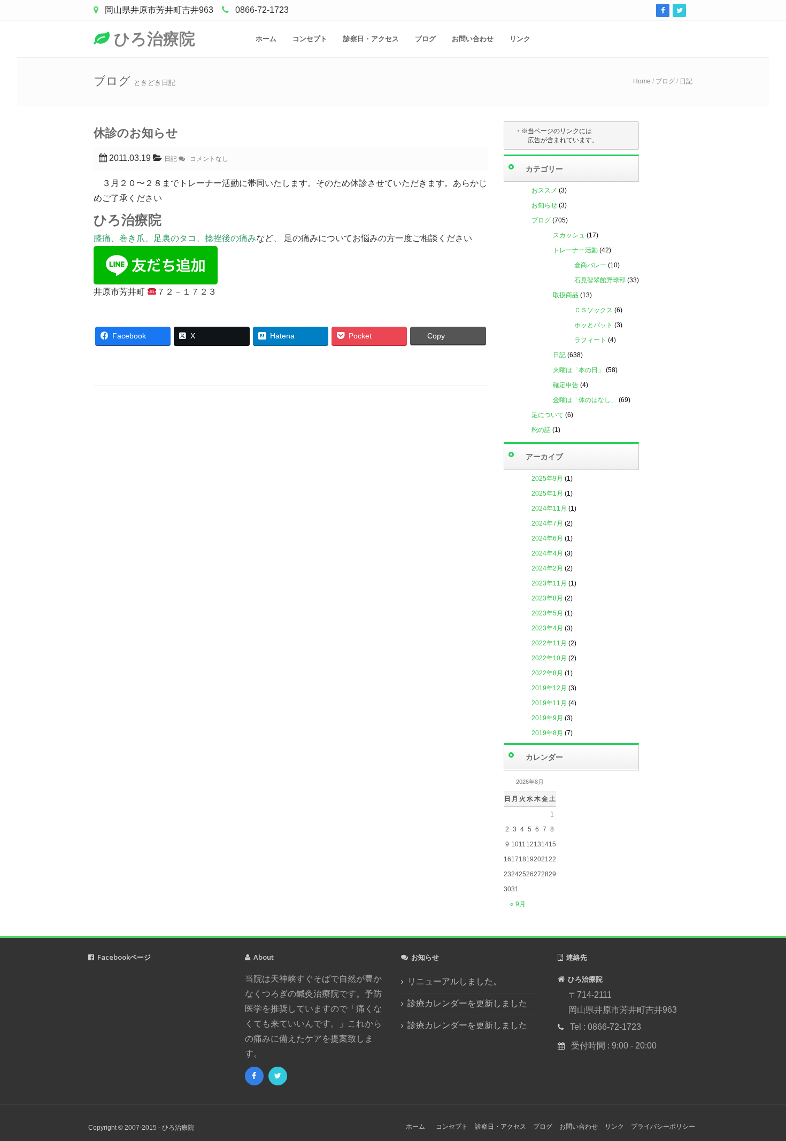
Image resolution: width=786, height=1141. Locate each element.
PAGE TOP (759, 1098)
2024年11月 (549, 508)
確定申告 (566, 385)
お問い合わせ (473, 39)
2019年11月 (549, 703)
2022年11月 (549, 643)
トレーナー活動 (575, 250)
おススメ (544, 190)
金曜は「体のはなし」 (585, 400)
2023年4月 (547, 628)
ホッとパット (593, 325)
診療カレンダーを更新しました (467, 1003)
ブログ (425, 39)
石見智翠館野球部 (600, 280)
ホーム (266, 39)
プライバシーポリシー (663, 1126)
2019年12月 (549, 688)
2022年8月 (547, 673)
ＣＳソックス (593, 310)
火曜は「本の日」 (578, 370)
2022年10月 (549, 658)
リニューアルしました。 (454, 981)
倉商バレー (590, 265)
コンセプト (309, 39)
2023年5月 (547, 613)
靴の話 (541, 430)
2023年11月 (549, 583)
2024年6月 (547, 538)
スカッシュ (569, 235)
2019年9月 (547, 718)
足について (547, 415)
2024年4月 (547, 553)
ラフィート (590, 340)
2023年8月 (547, 598)
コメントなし (206, 159)
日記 (686, 81)
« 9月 (518, 904)
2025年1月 (547, 493)
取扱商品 (566, 295)
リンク (520, 39)
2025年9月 (547, 478)
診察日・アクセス (371, 39)
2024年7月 (547, 523)
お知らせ (544, 205)
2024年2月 (547, 568)
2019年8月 (547, 733)
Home (642, 81)
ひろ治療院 (152, 38)
